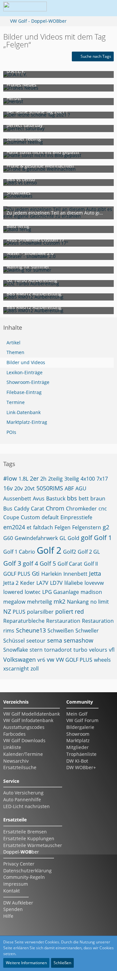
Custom (30, 517)
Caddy (21, 508)
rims (8, 630)
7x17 (102, 478)
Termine (15, 402)
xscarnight (16, 668)
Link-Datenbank (23, 412)
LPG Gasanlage (60, 592)
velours (98, 649)
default (50, 517)
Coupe (11, 517)
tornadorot (58, 649)
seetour (36, 640)
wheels (102, 659)
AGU (80, 488)
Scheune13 (31, 630)
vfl (111, 649)
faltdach (43, 527)
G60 (8, 538)
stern (36, 649)
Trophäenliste (81, 754)
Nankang (78, 601)
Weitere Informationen (26, 962)
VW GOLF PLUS (74, 659)
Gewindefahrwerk (36, 538)
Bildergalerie (80, 727)
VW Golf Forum (82, 720)
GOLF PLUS (16, 573)
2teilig (55, 478)
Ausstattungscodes (24, 727)
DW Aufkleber (18, 903)
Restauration (98, 620)
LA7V (42, 582)
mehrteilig (39, 601)
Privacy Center (18, 864)
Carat (37, 508)
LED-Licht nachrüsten (26, 806)
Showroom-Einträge (27, 382)
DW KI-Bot (77, 761)
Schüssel (14, 640)
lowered (13, 592)
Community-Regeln (24, 877)
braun (97, 498)
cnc (102, 508)
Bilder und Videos (25, 362)
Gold (73, 538)
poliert (64, 611)
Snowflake (15, 649)
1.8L (23, 478)
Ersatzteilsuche (19, 767)
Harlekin (51, 573)
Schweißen (60, 630)
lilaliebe (73, 582)
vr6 (41, 659)
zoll (35, 668)
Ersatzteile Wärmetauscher (32, 845)
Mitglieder (77, 747)
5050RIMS (49, 488)
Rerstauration (63, 620)
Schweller (87, 630)
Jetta (95, 573)
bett (84, 498)
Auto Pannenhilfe (22, 799)
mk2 (59, 601)
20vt (29, 488)
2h (43, 478)
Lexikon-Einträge (24, 372)
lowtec (33, 592)
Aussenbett (17, 498)
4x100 (88, 478)
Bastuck (55, 498)
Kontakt (11, 891)
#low (10, 478)
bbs (72, 498)
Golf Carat (70, 563)
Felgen (63, 527)
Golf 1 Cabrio (19, 551)
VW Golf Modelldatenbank (31, 714)
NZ (7, 611)
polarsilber (40, 611)
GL (62, 538)
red (79, 611)
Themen (15, 352)
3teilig (71, 478)
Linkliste (12, 747)
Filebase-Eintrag (24, 392)
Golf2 (69, 551)
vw (50, 659)
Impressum (15, 884)
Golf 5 (48, 563)
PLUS (19, 611)
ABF (69, 488)
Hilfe (8, 916)
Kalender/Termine (23, 754)
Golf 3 (12, 563)
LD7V (56, 582)
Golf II (91, 563)
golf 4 (30, 563)
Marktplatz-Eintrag (26, 422)
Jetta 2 (11, 582)
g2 (106, 527)
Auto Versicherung (23, 793)
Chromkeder (81, 508)
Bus (7, 508)
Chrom (55, 508)
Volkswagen (19, 659)
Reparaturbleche (24, 620)
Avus (39, 498)
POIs (11, 432)
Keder (27, 582)
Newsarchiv (16, 761)
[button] (69, 8)
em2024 (14, 527)
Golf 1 (103, 537)
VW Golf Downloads (24, 740)
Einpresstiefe (76, 517)
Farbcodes (14, 734)
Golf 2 (49, 550)
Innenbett (75, 573)
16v (8, 488)
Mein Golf (76, 714)
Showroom (77, 734)
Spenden (13, 909)
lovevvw (94, 582)
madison (91, 592)
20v (18, 488)
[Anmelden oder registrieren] (85, 8)
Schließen (62, 962)
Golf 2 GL (89, 551)
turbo (80, 649)
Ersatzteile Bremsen (25, 832)
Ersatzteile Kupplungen (28, 838)
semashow (78, 640)
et (29, 527)
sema (54, 640)
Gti (36, 573)
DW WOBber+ (81, 767)
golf (86, 537)
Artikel (13, 342)
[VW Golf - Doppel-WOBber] (25, 8)
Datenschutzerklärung (27, 870)
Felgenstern (86, 527)
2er (34, 478)
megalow (14, 601)
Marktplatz (78, 740)
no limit (99, 601)
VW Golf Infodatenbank (28, 720)
